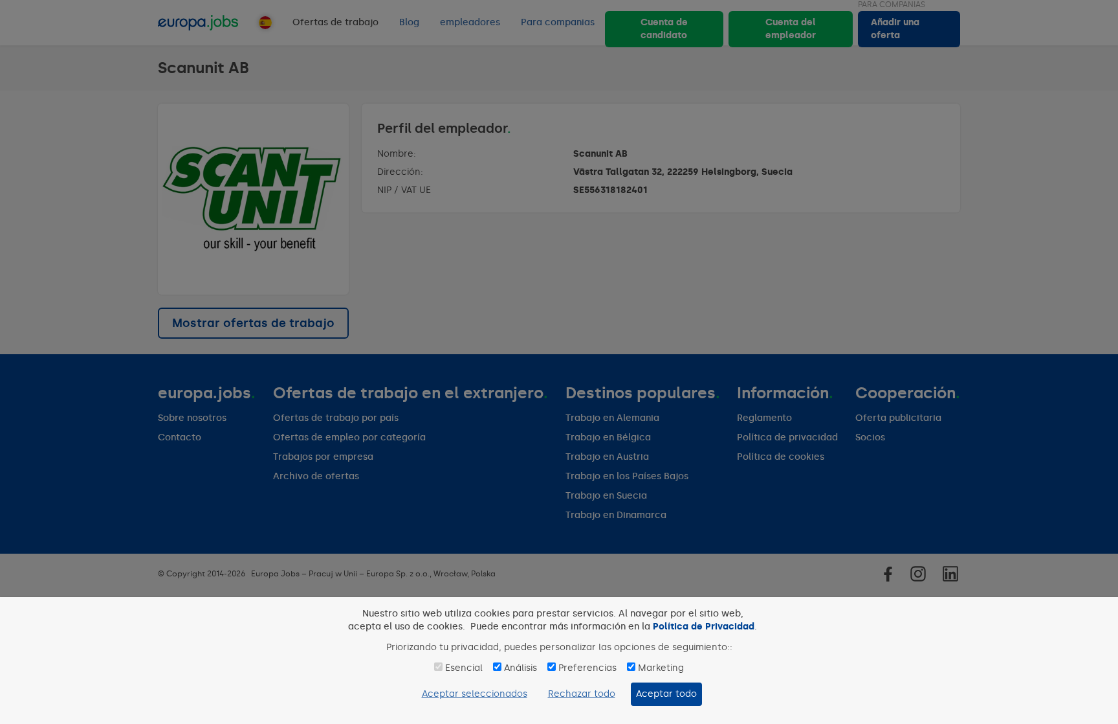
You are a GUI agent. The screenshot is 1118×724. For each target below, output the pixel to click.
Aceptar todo (666, 693)
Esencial (464, 667)
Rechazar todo (581, 693)
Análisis (520, 667)
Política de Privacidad (703, 626)
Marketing (661, 667)
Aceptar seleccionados (474, 693)
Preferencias (587, 667)
